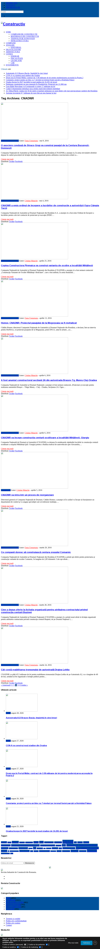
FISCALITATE (17, 58)
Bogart (9, 842)
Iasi (34, 848)
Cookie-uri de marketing (29, 947)
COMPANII (10, 43)
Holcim (30, 848)
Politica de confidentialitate (16, 921)
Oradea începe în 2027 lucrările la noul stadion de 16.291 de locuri (31, 82)
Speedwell (53, 851)
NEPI (60, 848)
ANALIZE (10, 45)
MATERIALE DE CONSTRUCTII (25, 36)
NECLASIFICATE (13, 907)
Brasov (15, 842)
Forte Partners (13, 848)
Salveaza (86, 943)
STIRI (8, 32)
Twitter (12, 161)
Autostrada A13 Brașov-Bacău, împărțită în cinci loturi (27, 73)
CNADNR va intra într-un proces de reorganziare (27, 495)
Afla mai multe (73, 943)
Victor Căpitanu (5, 853)
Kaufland (48, 848)
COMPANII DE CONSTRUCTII (24, 34)
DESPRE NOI (11, 3)
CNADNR (58, 842)
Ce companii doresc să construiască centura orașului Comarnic (36, 552)
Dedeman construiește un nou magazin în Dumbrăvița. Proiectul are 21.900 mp (36, 84)
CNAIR (67, 842)
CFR (41, 842)
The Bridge (82, 851)
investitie (40, 848)
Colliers (80, 842)
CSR (13, 63)
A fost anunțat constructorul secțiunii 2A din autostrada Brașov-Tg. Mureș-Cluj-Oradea (49, 380)
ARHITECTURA (13, 52)
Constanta (58, 845)
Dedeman (4, 848)
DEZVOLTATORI (13, 50)
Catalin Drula (29, 842)
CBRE (36, 842)
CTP (64, 845)
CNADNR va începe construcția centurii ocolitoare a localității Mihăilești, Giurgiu (45, 437)
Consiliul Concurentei (47, 845)
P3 (8, 851)
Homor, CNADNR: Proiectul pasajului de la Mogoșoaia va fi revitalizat (39, 323)
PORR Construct (14, 851)
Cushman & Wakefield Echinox (82, 845)
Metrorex (55, 848)
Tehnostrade (66, 851)
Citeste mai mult (7, 159)
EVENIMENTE (12, 65)
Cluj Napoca (49, 842)
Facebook (19, 161)
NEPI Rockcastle (68, 848)
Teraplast (75, 851)
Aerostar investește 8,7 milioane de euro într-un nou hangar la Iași (31, 93)
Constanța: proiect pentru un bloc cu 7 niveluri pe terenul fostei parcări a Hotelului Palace (40, 80)
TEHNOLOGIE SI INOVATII (23, 39)
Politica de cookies (13, 923)
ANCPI (4, 842)
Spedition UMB (44, 851)
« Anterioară (5, 685)
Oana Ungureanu (31, 141)
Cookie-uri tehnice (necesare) (12, 944)
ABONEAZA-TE (13, 7)
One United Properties (87, 848)
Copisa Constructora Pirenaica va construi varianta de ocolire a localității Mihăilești (47, 265)
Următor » (24, 685)
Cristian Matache (31, 201)
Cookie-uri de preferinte (36, 944)
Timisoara (92, 850)
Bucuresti (22, 842)
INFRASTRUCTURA (20, 41)
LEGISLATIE (16, 61)
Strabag (59, 851)
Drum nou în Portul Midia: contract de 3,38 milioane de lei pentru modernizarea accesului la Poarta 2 (44, 78)
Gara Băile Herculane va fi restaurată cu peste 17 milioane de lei (30, 86)
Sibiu (31, 851)
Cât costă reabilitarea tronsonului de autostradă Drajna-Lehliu (35, 669)
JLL (44, 848)
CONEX (9, 54)
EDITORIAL (16, 47)
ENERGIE (15, 56)
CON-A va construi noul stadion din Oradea (23, 75)
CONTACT (10, 5)
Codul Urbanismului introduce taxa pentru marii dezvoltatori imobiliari (33, 89)
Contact (9, 925)
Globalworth (23, 848)
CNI (75, 842)
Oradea (4, 851)
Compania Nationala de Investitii (25, 845)
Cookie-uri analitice (9, 947)
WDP (11, 853)
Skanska (36, 851)
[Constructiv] (13, 24)
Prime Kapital (24, 851)
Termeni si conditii (13, 919)
